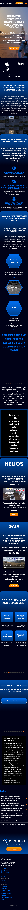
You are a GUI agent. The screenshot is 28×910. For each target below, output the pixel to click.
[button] (6, 384)
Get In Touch (19, 3)
